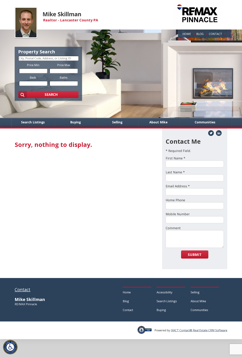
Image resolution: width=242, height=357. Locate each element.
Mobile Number (178, 214)
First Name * (175, 158)
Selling (117, 122)
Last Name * (175, 172)
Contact (215, 34)
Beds (33, 77)
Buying (75, 122)
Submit (194, 254)
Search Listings (33, 122)
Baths (63, 77)
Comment (173, 228)
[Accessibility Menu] (10, 347)
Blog (200, 34)
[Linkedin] (219, 133)
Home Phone (175, 200)
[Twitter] (211, 133)
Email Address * (178, 186)
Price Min (33, 65)
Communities (205, 122)
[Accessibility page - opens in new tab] (146, 332)
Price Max (63, 65)
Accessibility (164, 292)
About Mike (158, 122)
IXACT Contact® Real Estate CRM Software (199, 330)
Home (186, 34)
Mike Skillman (62, 14)
